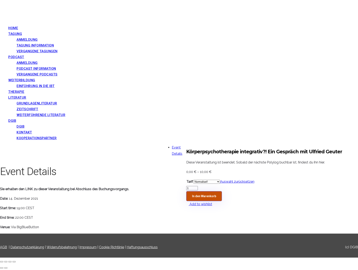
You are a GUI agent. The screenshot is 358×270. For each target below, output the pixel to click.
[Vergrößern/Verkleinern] (14, 261)
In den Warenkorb (204, 196)
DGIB (12, 121)
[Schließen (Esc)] (1, 261)
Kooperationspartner (37, 138)
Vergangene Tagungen (37, 51)
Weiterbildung (21, 80)
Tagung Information (35, 45)
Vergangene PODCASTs (37, 74)
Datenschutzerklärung (27, 247)
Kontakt (24, 132)
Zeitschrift (27, 109)
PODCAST (16, 57)
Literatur (17, 98)
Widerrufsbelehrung (62, 247)
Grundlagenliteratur (37, 103)
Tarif (189, 182)
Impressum (88, 247)
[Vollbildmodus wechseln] (10, 261)
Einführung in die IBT (36, 86)
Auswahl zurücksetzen (237, 182)
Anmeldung (27, 40)
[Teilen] (5, 261)
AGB (3, 247)
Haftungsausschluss (142, 247)
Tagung (15, 34)
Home (13, 28)
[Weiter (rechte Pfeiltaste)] (5, 268)
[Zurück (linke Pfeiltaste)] (1, 268)
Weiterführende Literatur (41, 115)
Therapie (16, 92)
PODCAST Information (36, 69)
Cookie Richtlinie (111, 247)
